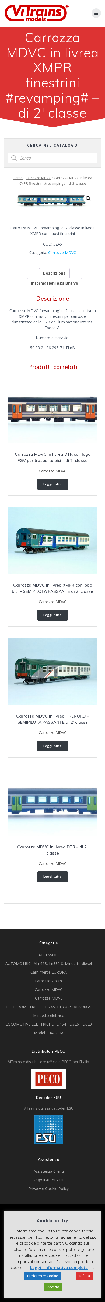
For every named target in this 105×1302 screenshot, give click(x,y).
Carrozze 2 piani (49, 980)
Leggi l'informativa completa (59, 1267)
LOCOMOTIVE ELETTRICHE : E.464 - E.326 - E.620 (49, 1024)
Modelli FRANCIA (49, 1032)
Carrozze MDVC (38, 177)
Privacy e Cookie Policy (49, 1188)
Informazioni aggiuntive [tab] (54, 283)
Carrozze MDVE (48, 998)
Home (18, 177)
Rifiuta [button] (84, 1275)
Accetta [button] (53, 1286)
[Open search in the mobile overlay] (52, 158)
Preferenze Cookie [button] (42, 1275)
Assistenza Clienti (49, 1171)
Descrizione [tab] (54, 273)
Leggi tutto (52, 484)
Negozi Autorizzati (49, 1179)
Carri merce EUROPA (48, 972)
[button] (88, 198)
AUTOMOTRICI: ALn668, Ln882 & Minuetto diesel (48, 963)
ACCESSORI (48, 954)
